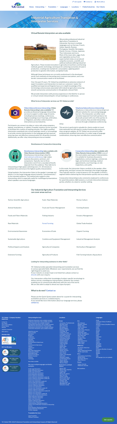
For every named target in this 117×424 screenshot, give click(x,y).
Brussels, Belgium (64, 328)
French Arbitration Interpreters (36, 373)
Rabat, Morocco (81, 360)
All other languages (33, 410)
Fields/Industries (89, 7)
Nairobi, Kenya (81, 357)
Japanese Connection (7, 329)
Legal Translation (32, 415)
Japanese (98, 339)
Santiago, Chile (63, 380)
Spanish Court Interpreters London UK (37, 393)
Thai (97, 354)
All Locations (81, 368)
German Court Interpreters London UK (37, 388)
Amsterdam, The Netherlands (67, 323)
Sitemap (4, 327)
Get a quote (108, 420)
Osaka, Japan (81, 336)
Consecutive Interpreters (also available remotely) (40, 328)
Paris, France (63, 353)
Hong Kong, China (82, 332)
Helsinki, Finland (64, 340)
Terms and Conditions (7, 324)
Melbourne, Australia (83, 365)
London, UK (62, 345)
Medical (30, 349)
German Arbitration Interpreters (36, 382)
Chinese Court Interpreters (35, 401)
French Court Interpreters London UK (37, 381)
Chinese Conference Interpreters (36, 400)
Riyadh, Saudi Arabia (83, 351)
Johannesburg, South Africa (84, 356)
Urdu (97, 356)
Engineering (31, 341)
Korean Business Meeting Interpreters (37, 407)
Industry (30, 346)
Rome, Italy (62, 356)
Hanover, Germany (64, 339)
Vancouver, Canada (64, 384)
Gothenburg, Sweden (65, 338)
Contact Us (4, 322)
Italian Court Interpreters (34, 399)
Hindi (97, 335)
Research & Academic (33, 354)
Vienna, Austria (63, 360)
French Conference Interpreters (36, 375)
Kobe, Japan (81, 328)
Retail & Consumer (32, 356)
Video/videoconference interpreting (37, 108)
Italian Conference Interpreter (35, 397)
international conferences (33, 157)
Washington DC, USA (65, 383)
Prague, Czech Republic (65, 354)
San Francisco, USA (64, 379)
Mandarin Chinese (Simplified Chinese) (105, 324)
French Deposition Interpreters (35, 374)
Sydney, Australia (82, 364)
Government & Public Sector (35, 345)
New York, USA (63, 375)
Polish (97, 347)
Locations (75, 7)
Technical (30, 357)
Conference (31, 336)
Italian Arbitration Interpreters (35, 396)
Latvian (98, 342)
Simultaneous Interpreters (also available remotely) (40, 327)
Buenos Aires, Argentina (66, 369)
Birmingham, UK (64, 327)
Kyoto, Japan (81, 331)
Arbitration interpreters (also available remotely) (40, 320)
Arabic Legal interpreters (34, 369)
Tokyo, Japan (81, 343)
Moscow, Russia (63, 349)
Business (30, 335)
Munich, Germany (64, 350)
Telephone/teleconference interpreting (90, 108)
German (98, 330)
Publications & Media (33, 352)
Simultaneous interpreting (33, 151)
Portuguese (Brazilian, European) (104, 349)
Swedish (98, 353)
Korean (98, 341)
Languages (64, 7)
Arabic (97, 320)
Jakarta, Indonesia (82, 327)
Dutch (97, 332)
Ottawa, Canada (64, 376)
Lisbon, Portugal (64, 343)
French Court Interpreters (34, 380)
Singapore (80, 339)
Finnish (97, 334)
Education (30, 339)
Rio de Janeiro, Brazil (65, 378)
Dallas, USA (62, 372)
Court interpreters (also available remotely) (39, 323)
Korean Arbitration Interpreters (36, 408)
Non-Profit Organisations (34, 350)
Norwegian (98, 346)
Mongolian (98, 345)
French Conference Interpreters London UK (38, 378)
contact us (35, 303)
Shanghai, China (82, 338)
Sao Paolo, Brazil (64, 382)
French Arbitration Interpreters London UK (38, 377)
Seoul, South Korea (82, 340)
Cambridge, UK (63, 331)
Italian (97, 338)
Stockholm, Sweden (64, 357)
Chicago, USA (63, 371)
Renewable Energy (32, 353)
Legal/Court (31, 347)
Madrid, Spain (63, 346)
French (97, 328)
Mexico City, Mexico (65, 373)
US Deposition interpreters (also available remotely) (41, 324)
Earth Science (31, 338)
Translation (52, 7)
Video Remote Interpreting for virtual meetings (39, 325)
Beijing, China (81, 325)
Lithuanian (98, 343)
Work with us (101, 1)
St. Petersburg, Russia (65, 358)
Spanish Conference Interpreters (36, 389)
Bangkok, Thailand (82, 324)
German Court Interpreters (35, 386)
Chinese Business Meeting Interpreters (37, 403)
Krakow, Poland (63, 342)
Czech (97, 327)
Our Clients (100, 7)
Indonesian (98, 336)
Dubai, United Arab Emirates (85, 350)
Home (31, 7)
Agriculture (31, 334)
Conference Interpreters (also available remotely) (40, 321)
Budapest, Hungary (64, 330)
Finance (30, 343)
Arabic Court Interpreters (34, 371)
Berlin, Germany (64, 325)
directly (34, 275)
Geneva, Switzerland (65, 336)
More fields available (33, 361)
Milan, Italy (62, 347)
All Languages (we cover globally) (104, 357)
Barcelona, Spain (64, 324)
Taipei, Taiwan (81, 342)
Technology (31, 358)
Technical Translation (33, 417)
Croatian (98, 325)
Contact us (89, 1)
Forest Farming (47, 223)
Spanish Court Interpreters (34, 392)
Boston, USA (63, 368)
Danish (97, 331)
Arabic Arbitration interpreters (35, 370)
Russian (98, 350)
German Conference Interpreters (36, 385)
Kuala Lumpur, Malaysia (84, 330)
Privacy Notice (5, 326)
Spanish (98, 352)
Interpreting (39, 7)
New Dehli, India (82, 335)
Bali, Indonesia (81, 323)
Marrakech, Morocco (83, 358)
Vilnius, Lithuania (64, 361)
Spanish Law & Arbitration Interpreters (37, 395)
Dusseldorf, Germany (65, 335)
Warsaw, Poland (64, 362)
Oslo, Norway (63, 351)
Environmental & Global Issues (35, 342)
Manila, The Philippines (83, 334)
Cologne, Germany (64, 332)
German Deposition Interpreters (36, 384)
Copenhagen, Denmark (65, 334)
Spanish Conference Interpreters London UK (39, 390)
